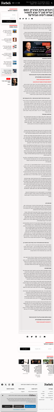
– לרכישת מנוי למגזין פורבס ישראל (43, 79)
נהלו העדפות (7, 406)
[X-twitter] (15, 3)
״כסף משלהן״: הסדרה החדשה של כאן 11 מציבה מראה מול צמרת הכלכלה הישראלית (49, 369)
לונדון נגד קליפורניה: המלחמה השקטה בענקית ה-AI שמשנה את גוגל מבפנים (6, 55)
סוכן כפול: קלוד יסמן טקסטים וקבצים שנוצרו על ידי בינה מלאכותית (6, 40)
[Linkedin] (18, 3)
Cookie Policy (22, 409)
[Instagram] (17, 3)
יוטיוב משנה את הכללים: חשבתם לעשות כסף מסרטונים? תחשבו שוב (7, 47)
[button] (2, 395)
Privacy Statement (16, 409)
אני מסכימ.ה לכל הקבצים (30, 406)
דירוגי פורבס (34, 389)
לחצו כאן (27, 402)
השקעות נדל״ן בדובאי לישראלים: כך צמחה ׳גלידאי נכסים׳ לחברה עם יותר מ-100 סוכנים (6, 71)
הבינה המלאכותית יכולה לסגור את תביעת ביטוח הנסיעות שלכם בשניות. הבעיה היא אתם (37, 369)
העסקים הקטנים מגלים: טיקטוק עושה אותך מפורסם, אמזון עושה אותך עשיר (24, 368)
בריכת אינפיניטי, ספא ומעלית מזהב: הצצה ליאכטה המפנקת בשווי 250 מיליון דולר (7, 63)
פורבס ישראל (21, 389)
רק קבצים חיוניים (18, 406)
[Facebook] (13, 3)
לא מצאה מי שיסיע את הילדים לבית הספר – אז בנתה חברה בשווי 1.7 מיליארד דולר (7, 32)
